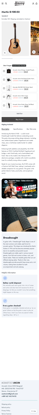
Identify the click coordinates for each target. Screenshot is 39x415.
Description (5, 129)
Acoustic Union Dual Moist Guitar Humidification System (24, 78)
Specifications (18, 129)
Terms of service (6, 414)
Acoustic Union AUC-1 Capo (20, 96)
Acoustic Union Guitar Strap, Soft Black (23, 104)
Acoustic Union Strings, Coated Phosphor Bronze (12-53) (24, 70)
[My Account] (32, 3)
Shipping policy (6, 404)
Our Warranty (31, 129)
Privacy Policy (6, 411)
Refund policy (6, 407)
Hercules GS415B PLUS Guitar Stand (23, 87)
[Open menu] (2, 3)
